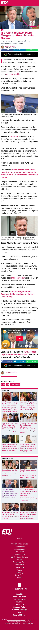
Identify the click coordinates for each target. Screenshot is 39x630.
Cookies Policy (19, 607)
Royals (19, 570)
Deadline (14, 136)
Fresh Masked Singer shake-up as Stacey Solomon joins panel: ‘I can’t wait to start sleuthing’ (28, 448)
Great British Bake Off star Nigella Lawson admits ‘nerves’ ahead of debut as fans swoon (10, 447)
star (17, 67)
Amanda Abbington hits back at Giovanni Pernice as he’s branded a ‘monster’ (10, 515)
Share (7, 50)
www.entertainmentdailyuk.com (16, 620)
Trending (19, 573)
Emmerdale (19, 567)
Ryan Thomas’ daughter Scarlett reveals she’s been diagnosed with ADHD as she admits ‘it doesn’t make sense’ (28, 474)
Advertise (20, 602)
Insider (19, 578)
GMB (3, 384)
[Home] (4, 3)
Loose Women (19, 549)
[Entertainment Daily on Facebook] (19, 585)
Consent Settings (19, 610)
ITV (7, 384)
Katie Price (19, 575)
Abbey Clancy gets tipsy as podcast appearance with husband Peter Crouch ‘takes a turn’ (28, 515)
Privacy (19, 612)
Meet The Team (19, 597)
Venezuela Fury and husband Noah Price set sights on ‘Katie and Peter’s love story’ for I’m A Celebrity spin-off (28, 405)
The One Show (19, 554)
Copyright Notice (20, 615)
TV (2, 30)
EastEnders (19, 565)
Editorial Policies (19, 599)
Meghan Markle (13, 74)
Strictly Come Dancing (19, 557)
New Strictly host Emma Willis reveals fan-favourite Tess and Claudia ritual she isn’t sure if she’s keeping (10, 427)
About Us (19, 594)
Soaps (19, 559)
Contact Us (19, 604)
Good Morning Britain (19, 544)
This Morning (20, 546)
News (19, 539)
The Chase (19, 552)
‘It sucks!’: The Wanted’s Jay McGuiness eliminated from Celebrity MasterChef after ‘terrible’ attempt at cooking (28, 428)
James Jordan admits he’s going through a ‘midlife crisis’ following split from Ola (9, 473)
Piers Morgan (15, 384)
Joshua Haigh (11, 46)
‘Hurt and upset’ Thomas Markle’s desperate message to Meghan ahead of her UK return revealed (10, 493)
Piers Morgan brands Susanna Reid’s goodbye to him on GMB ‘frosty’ (17, 294)
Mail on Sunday (18, 278)
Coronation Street (19, 562)
